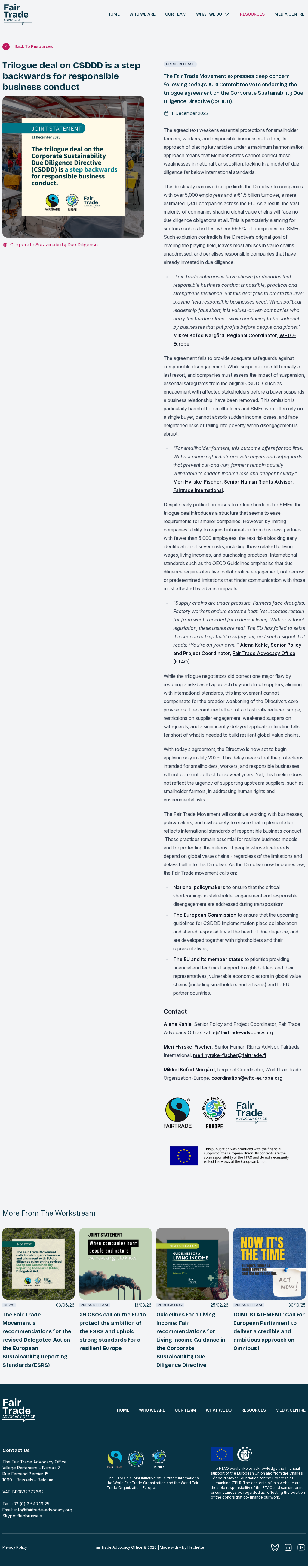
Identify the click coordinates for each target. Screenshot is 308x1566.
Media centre (289, 14)
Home (113, 14)
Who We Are (152, 1410)
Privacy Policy (14, 1547)
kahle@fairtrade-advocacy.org (238, 1032)
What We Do (219, 1410)
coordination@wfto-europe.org (246, 1078)
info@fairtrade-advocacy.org (43, 1509)
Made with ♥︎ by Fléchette (182, 1547)
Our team (175, 14)
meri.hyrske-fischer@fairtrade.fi (229, 1055)
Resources (252, 14)
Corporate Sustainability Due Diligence (54, 244)
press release (180, 64)
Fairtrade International (198, 490)
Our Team (185, 1410)
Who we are (142, 14)
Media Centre (291, 1410)
